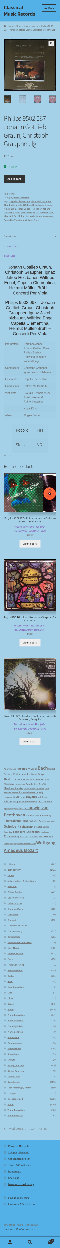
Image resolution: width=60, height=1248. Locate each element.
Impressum (14, 1171)
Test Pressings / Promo (20, 1087)
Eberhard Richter (14, 788)
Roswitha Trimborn (14, 220)
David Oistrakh (19, 784)
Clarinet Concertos (17, 925)
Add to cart (14, 178)
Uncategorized (31, 25)
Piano (25, 820)
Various (34, 836)
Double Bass (32, 784)
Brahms (10, 779)
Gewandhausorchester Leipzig (27, 792)
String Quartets (16, 1065)
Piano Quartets (16, 1020)
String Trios (14, 1076)
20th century (14, 869)
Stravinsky (44, 832)
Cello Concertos (16, 897)
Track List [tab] (9, 255)
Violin (11, 1104)
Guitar (11, 975)
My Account (10, 1242)
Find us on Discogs (18, 1197)
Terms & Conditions (19, 1165)
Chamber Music (15, 908)
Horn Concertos (16, 987)
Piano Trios (13, 1037)
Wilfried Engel (32, 220)
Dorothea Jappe (35, 204)
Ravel (41, 821)
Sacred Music (14, 1048)
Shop (18, 25)
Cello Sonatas (15, 903)
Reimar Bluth (49, 821)
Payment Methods (18, 1146)
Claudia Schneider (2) (15, 204)
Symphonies (14, 1082)
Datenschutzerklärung (21, 1184)
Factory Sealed (15, 953)
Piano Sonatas (15, 1031)
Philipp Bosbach (26, 216)
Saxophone (13, 1054)
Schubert (12, 826)
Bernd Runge (37, 774)
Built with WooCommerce (18, 1229)
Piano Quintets (15, 1026)
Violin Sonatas (15, 1115)
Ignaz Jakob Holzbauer (30, 208)
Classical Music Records (19, 10)
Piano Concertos (16, 1014)
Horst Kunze (41, 797)
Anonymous (10, 768)
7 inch (11, 875)
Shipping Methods (18, 1152)
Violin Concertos (16, 1109)
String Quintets (16, 1070)
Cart (46, 1239)
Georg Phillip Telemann (34, 788)
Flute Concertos (16, 964)
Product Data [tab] (11, 246)
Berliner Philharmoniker (17, 774)
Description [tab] (10, 236)
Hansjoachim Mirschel (15, 797)
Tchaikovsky (12, 836)
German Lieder (15, 970)
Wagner (13, 843)
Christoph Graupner (41, 201)
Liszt (41, 801)
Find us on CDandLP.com (22, 1204)
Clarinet (12, 919)
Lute (10, 992)
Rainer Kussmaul (44, 216)
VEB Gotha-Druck (46, 837)
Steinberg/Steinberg (26, 832)
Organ (11, 1003)
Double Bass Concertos (20, 942)
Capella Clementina (20, 201)
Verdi (6, 843)
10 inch (11, 864)
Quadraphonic (15, 1043)
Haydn (30, 797)
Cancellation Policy (19, 1158)
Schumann (27, 826)
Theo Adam (24, 837)
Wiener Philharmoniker (26, 844)
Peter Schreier (12, 821)
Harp (10, 981)
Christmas (13, 914)
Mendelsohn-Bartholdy (38, 815)
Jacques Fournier (22, 801)
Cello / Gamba (15, 892)
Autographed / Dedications (22, 881)
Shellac (11, 1059)
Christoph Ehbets (33, 779)
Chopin (20, 779)
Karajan (34, 802)
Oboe (10, 998)
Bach (43, 768)
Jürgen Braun (46, 212)
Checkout (13, 1177)
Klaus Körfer (10, 216)
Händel (8, 801)
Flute (10, 959)
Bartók (51, 769)
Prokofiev (33, 821)
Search (30, 1242)
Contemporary (15, 931)
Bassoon (12, 886)
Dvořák (42, 784)
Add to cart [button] (30, 543)
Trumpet (12, 1093)
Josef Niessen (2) (29, 212)
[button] (51, 43)
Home (11, 25)
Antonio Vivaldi (27, 769)
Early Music (13, 947)
